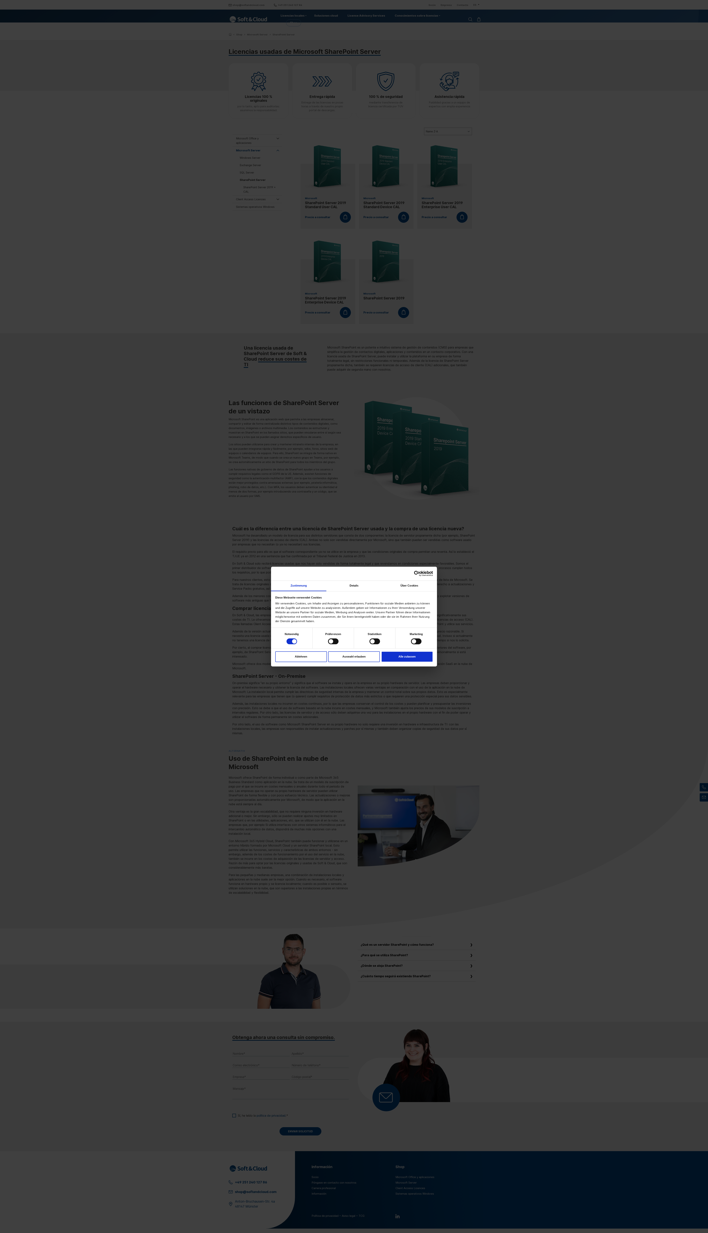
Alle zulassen (407, 656)
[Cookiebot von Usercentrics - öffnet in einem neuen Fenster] (417, 573)
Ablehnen (301, 656)
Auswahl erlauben (354, 656)
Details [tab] (354, 585)
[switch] (333, 641)
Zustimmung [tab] (299, 585)
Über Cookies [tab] (409, 585)
